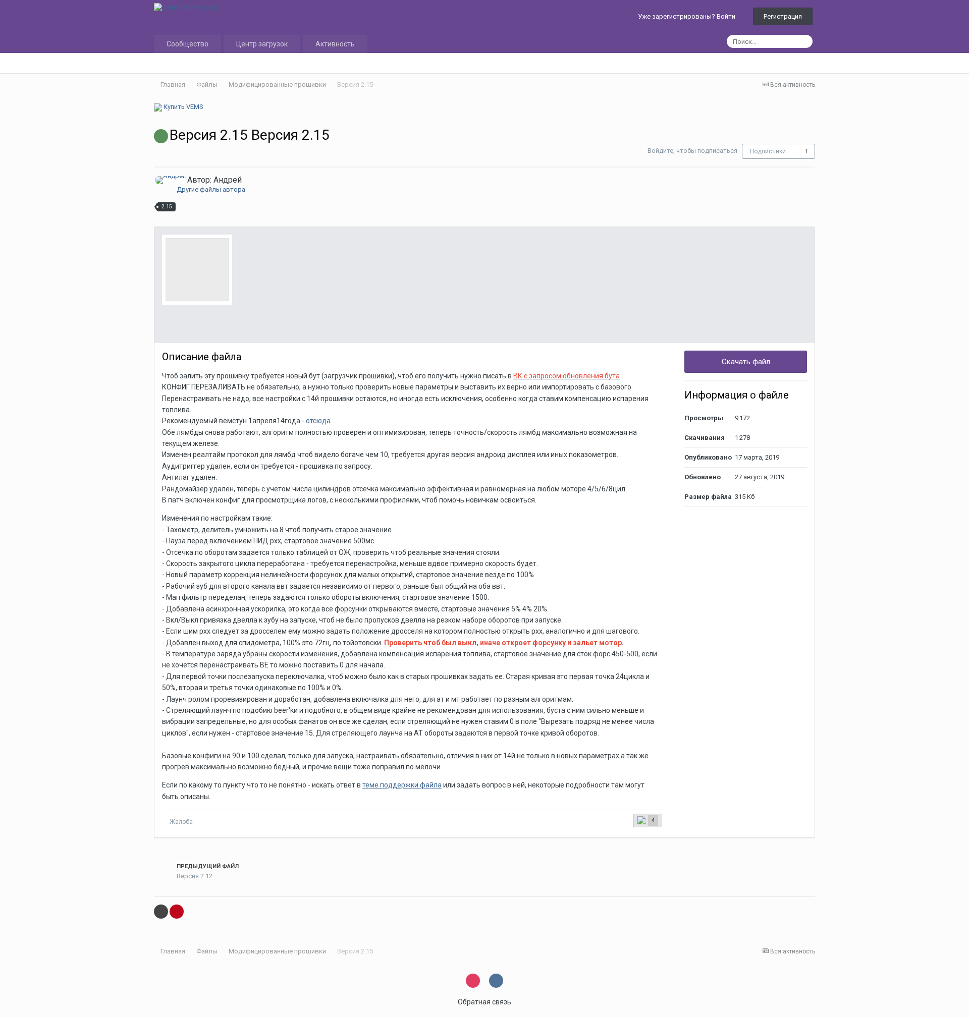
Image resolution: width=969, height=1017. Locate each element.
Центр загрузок (262, 44)
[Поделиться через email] (161, 912)
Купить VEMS (182, 106)
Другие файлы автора (211, 189)
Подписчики (768, 151)
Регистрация (783, 16)
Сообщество (187, 44)
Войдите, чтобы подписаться (692, 150)
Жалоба (181, 821)
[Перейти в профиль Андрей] (170, 180)
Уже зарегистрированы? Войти (688, 16)
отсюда (318, 421)
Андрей (227, 180)
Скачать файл (746, 361)
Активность (335, 44)
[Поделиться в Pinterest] (177, 912)
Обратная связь (484, 1002)
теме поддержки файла (402, 785)
